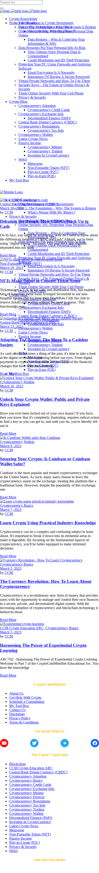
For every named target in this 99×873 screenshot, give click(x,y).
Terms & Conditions (24, 722)
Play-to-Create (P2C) (24, 842)
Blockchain (17, 764)
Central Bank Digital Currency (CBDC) (29, 204)
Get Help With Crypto (25, 697)
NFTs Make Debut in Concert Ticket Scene (40, 280)
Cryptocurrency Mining (26, 793)
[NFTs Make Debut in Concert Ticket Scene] (31, 259)
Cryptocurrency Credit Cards (30, 785)
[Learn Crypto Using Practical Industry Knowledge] (37, 501)
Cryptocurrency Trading (26, 809)
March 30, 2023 (11, 208)
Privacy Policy (19, 718)
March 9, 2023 (10, 446)
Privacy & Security (23, 847)
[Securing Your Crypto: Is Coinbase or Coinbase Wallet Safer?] (30, 438)
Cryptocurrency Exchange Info (31, 789)
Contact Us (17, 710)
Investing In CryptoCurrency (30, 822)
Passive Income (20, 838)
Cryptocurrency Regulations (29, 801)
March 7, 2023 (10, 510)
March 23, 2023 (11, 327)
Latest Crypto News (23, 826)
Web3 (13, 851)
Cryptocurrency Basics (16, 505)
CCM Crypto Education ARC (22, 628)
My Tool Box (19, 706)
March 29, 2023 (11, 268)
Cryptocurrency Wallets (17, 382)
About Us (16, 693)
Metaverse (16, 830)
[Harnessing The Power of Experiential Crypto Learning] (22, 624)
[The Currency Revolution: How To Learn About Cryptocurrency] (41, 560)
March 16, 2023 (11, 386)
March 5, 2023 (10, 632)
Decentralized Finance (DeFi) (30, 818)
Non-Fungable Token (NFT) (21, 264)
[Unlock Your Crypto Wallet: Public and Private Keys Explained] (46, 378)
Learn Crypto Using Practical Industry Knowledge (48, 522)
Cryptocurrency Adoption (28, 776)
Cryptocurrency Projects (26, 797)
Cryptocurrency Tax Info (27, 805)
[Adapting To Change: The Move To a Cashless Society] (41, 318)
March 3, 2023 (10, 568)
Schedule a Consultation (26, 702)
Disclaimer (17, 714)
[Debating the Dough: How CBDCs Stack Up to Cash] (24, 200)
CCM (9, 212)
